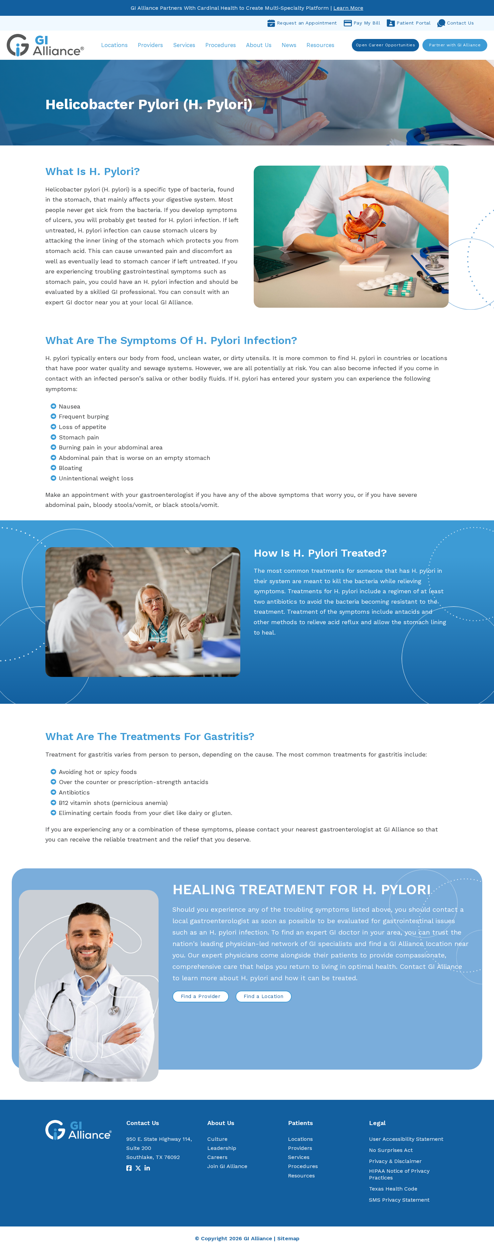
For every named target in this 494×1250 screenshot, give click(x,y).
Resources (320, 45)
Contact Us (460, 23)
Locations (114, 45)
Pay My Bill (367, 23)
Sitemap (288, 1238)
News (289, 45)
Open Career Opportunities (385, 45)
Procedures (220, 45)
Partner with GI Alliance (455, 45)
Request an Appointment (307, 23)
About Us (259, 45)
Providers (150, 45)
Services (184, 45)
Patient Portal (413, 23)
